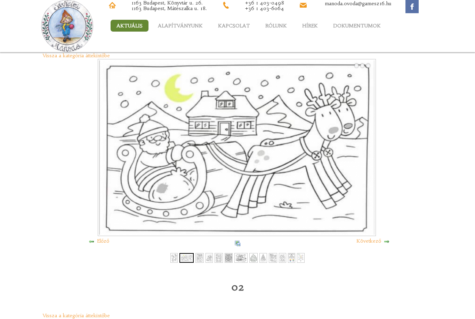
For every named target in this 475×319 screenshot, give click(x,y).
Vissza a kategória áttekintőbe (76, 55)
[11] (283, 257)
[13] (301, 257)
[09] (263, 257)
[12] (291, 257)
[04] (209, 257)
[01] (174, 257)
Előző (103, 241)
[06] (228, 257)
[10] (273, 257)
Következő (368, 241)
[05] (219, 257)
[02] (186, 257)
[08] (253, 257)
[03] (199, 257)
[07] (241, 257)
